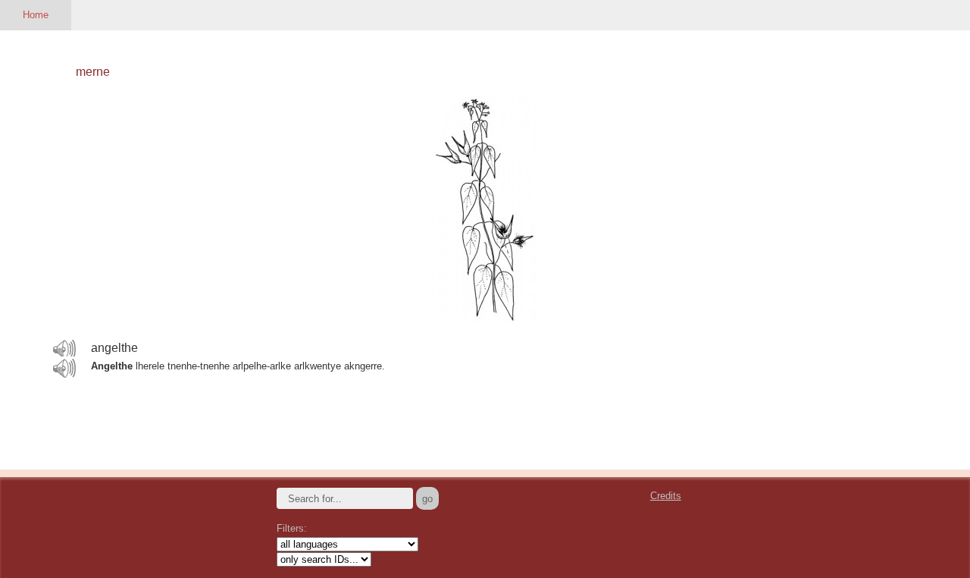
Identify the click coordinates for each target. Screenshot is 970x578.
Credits (665, 495)
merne (93, 71)
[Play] (64, 349)
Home (35, 14)
